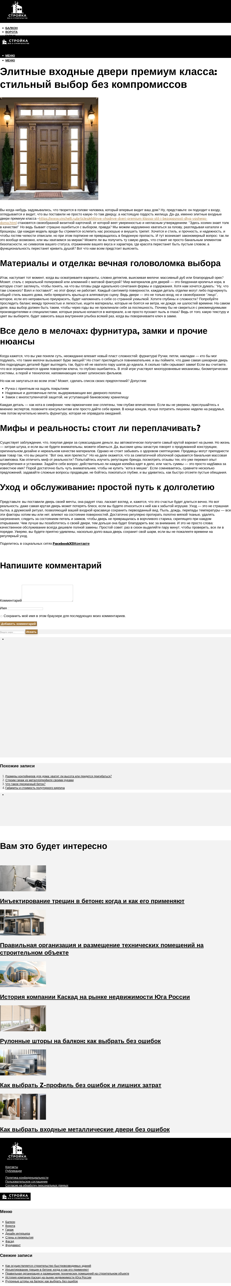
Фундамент (14, 51)
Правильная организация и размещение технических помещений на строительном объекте (67, 1273)
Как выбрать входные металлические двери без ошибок (85, 1129)
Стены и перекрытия (19, 1237)
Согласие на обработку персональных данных (36, 1185)
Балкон (11, 28)
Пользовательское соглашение (26, 1181)
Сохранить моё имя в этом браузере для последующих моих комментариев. (65, 616)
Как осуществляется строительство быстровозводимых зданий (48, 1266)
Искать (31, 632)
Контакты (11, 1167)
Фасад (9, 1241)
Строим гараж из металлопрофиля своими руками (39, 780)
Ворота (11, 32)
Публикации (13, 1171)
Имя (3, 608)
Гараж (9, 1229)
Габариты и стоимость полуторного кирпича (35, 788)
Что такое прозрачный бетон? (25, 784)
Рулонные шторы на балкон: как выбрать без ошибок (80, 1041)
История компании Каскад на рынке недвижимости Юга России (95, 996)
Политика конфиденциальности (26, 1177)
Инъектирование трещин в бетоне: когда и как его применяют (92, 901)
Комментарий (11, 600)
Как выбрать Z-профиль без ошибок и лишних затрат (80, 1085)
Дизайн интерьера (17, 1233)
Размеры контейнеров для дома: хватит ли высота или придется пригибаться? (58, 776)
